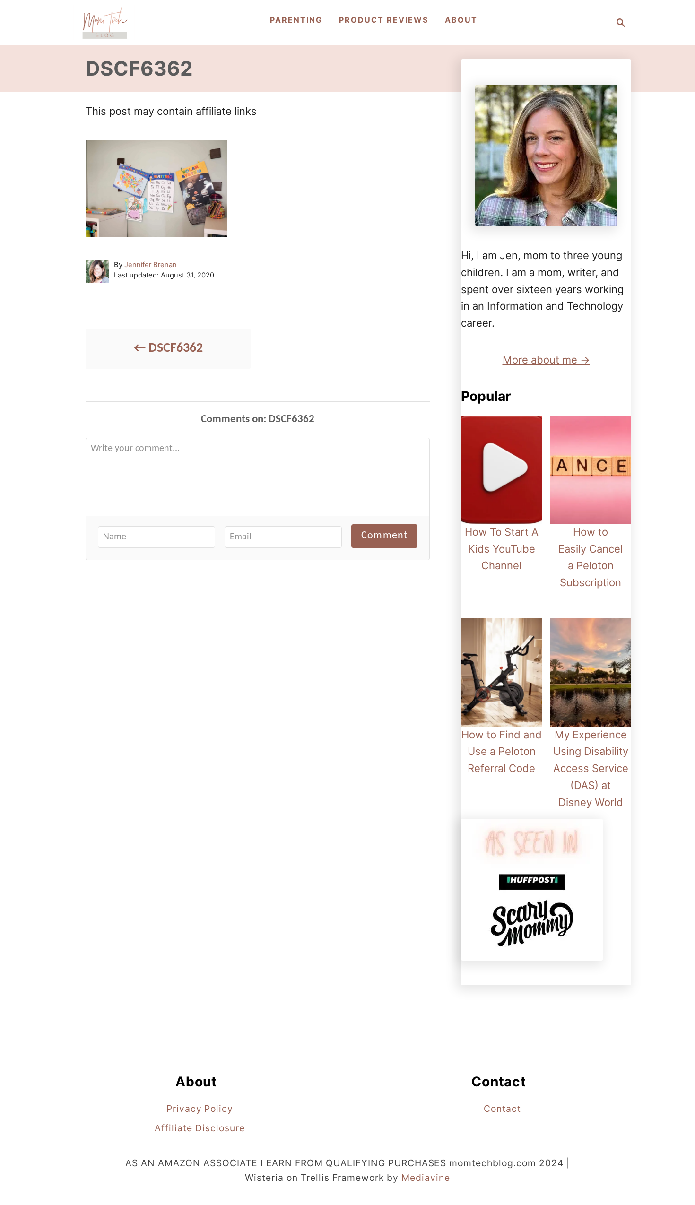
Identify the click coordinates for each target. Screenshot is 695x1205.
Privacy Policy (199, 1108)
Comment (384, 535)
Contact (502, 1108)
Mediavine (425, 1177)
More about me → (546, 360)
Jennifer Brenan (150, 264)
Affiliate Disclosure (199, 1128)
